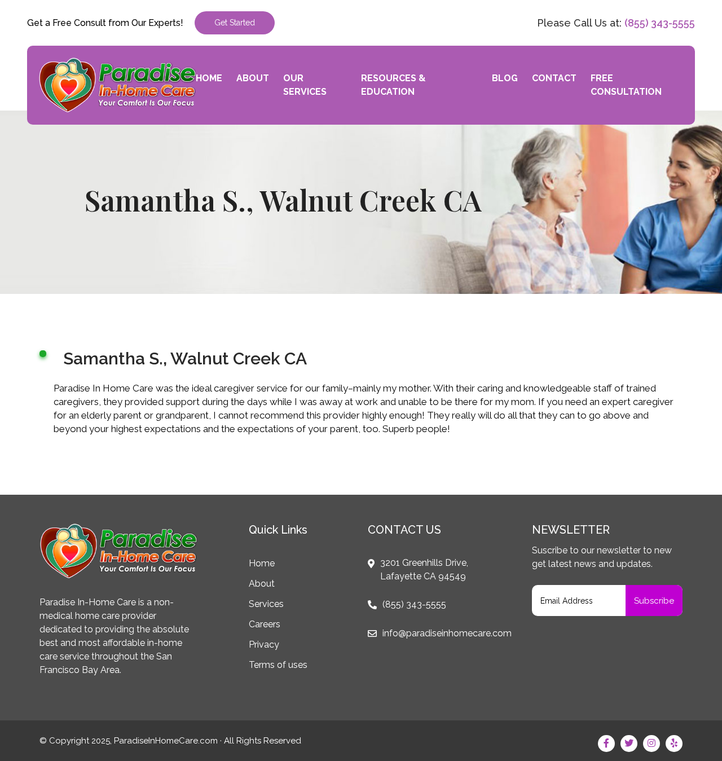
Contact (554, 78)
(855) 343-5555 (659, 23)
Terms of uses (278, 664)
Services (266, 604)
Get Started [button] (234, 22)
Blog (505, 78)
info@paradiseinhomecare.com (447, 633)
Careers (264, 624)
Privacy (264, 644)
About (252, 78)
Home (209, 78)
